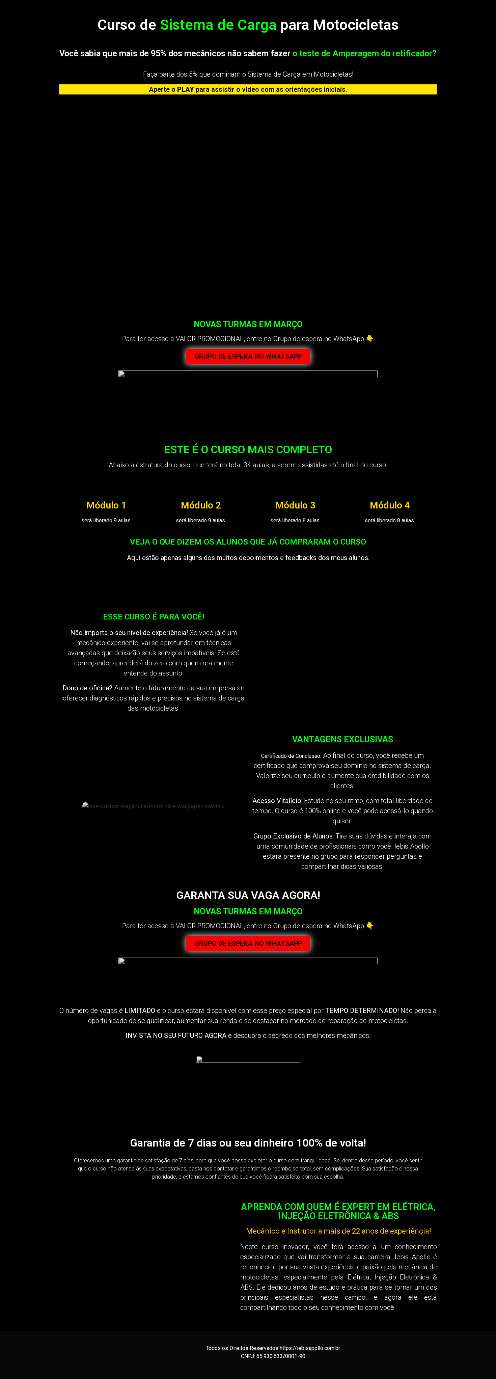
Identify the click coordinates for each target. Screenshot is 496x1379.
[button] (69, 581)
